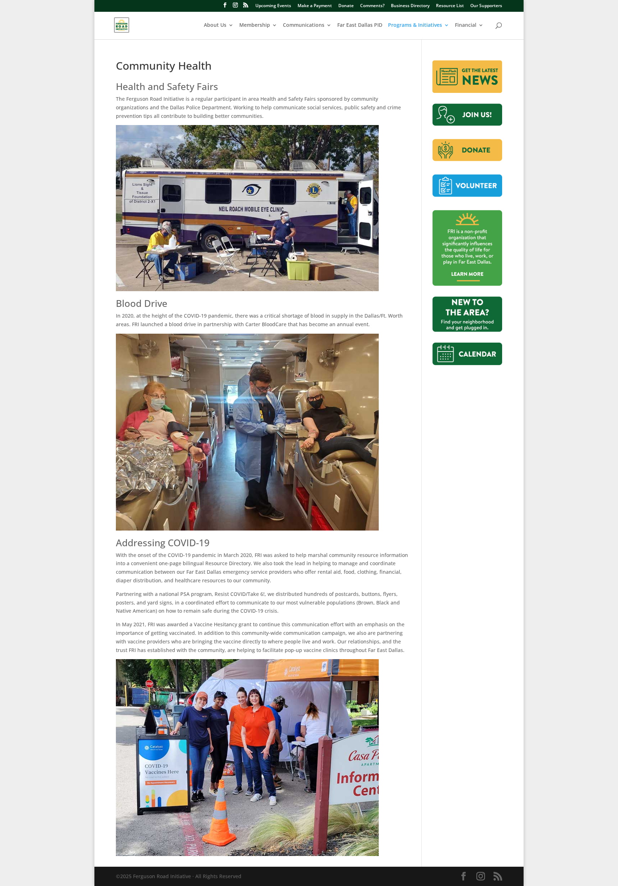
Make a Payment (315, 6)
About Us (215, 25)
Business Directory (410, 6)
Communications (303, 25)
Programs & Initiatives (415, 25)
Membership (254, 25)
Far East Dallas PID (359, 25)
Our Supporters (486, 6)
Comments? (372, 6)
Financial (465, 25)
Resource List (450, 6)
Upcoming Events (273, 6)
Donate (346, 6)
